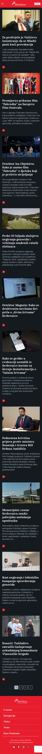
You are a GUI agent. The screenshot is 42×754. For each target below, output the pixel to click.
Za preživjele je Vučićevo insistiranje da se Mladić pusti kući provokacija (19, 41)
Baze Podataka (12, 733)
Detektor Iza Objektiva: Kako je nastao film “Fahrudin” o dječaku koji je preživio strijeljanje (19, 169)
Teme (7, 727)
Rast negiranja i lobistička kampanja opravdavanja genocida (20, 581)
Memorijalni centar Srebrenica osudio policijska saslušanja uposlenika (16, 515)
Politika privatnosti (27, 742)
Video (37, 3)
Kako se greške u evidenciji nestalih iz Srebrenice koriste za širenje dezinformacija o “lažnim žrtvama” (19, 366)
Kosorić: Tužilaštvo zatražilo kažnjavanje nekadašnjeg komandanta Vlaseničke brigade (20, 648)
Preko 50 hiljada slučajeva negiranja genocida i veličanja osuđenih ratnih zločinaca (20, 241)
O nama (8, 709)
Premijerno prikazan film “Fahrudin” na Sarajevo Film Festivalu (20, 104)
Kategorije (9, 715)
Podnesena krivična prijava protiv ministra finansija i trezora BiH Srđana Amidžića (18, 443)
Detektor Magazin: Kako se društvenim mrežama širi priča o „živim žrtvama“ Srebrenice (20, 310)
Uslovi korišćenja (14, 742)
